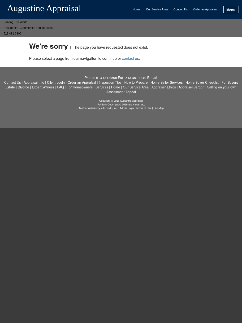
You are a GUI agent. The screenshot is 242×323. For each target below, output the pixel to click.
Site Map (159, 108)
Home (136, 9)
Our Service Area (157, 9)
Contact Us (180, 9)
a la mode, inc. (109, 108)
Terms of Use (143, 108)
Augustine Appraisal (44, 8)
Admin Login (127, 108)
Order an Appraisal (205, 9)
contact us (130, 58)
